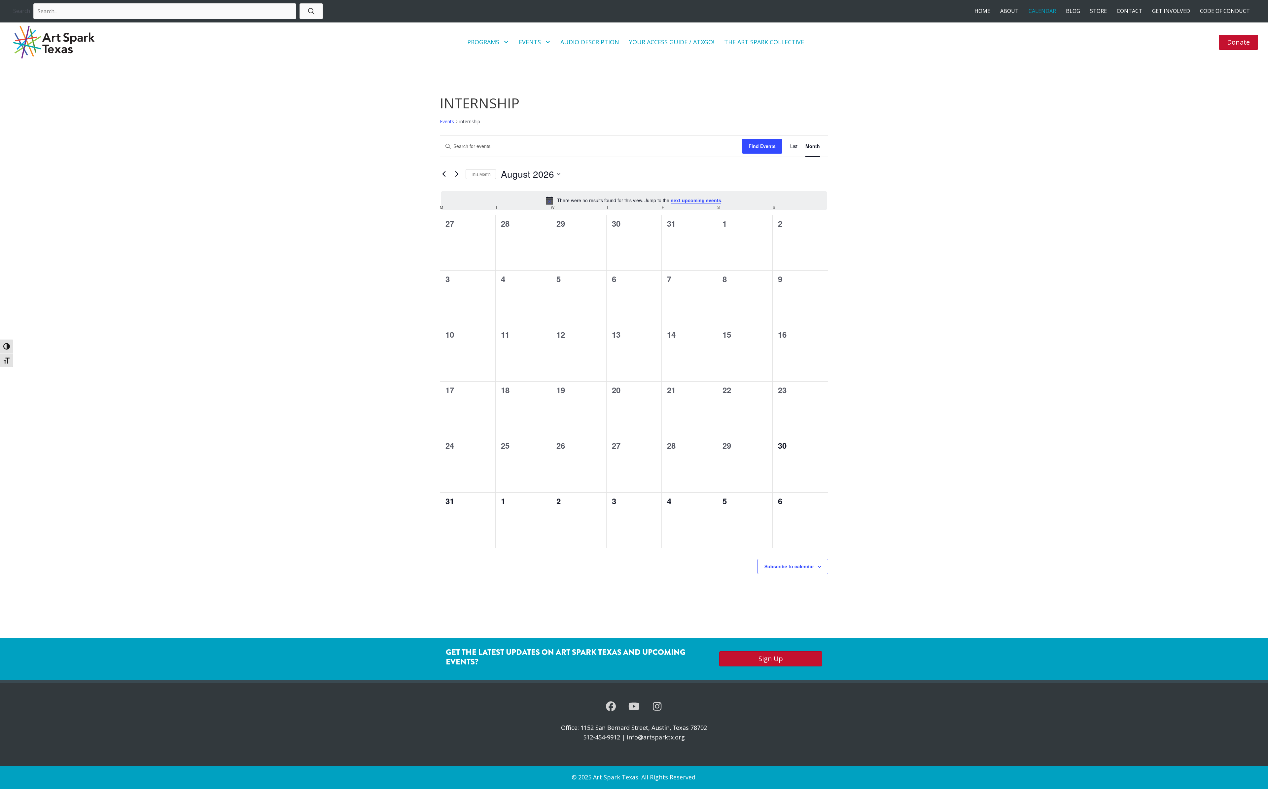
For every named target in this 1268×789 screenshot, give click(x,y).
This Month (481, 174)
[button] (311, 11)
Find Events (762, 146)
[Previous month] (444, 174)
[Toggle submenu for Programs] (506, 42)
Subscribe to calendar (789, 566)
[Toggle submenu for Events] (548, 42)
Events (447, 121)
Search (21, 11)
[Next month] (457, 174)
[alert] (634, 200)
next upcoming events (696, 200)
